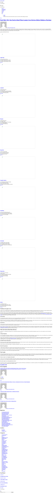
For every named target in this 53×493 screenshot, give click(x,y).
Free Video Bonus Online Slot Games (7, 417)
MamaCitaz (2, 271)
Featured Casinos (4, 447)
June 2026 (3, 430)
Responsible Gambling (5, 462)
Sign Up (1, 62)
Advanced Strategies (4, 434)
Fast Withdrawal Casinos (5, 446)
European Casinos (4, 445)
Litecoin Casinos (4, 455)
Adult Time (2, 57)
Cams (2, 11)
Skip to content (2, 0)
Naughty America (3, 180)
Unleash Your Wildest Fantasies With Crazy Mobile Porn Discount (9, 391)
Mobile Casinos (4, 459)
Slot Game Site (4, 415)
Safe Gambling (4, 463)
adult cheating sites (43, 313)
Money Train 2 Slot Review (5, 419)
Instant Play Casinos (4, 452)
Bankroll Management (5, 437)
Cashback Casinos (4, 440)
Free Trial (1, 93)
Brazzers (1, 118)
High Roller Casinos (4, 450)
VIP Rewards (4, 469)
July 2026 (3, 429)
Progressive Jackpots (4, 461)
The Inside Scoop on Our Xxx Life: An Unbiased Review (8, 401)
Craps (3, 444)
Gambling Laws (4, 448)
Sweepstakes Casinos (5, 467)
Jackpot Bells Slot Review (5, 418)
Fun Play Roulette (4, 421)
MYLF (1, 302)
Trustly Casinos (4, 468)
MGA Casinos (4, 458)
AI (2, 13)
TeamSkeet (2, 210)
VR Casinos (3, 471)
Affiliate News (4, 435)
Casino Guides (4, 441)
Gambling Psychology (5, 449)
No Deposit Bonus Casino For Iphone (7, 420)
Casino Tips (3, 443)
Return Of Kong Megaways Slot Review (7, 424)
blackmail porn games (13, 338)
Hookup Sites (4, 9)
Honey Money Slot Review (5, 425)
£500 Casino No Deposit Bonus (6, 423)
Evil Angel (2, 240)
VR (2, 470)
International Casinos (4, 453)
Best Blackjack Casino (5, 414)
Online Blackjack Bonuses (5, 416)
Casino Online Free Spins (5, 412)
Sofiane (9, 27)
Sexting (3, 10)
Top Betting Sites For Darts (4, 476)
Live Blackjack (4, 456)
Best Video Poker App (5, 422)
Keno (2, 454)
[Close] (0, 491)
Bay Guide (1, 5)
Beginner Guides (4, 438)
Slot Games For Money (5, 426)
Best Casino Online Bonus (5, 413)
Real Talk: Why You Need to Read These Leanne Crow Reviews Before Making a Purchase (25, 20)
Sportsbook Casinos (4, 466)
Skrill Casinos (4, 465)
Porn (2, 12)
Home (3, 8)
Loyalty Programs (4, 457)
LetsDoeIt (2, 87)
